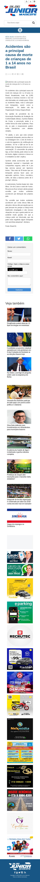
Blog (12, 37)
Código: (18, 265)
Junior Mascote (26, 875)
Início (7, 37)
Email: (10, 257)
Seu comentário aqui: (15, 276)
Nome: (10, 251)
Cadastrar (19, 290)
